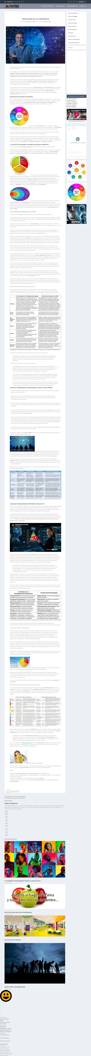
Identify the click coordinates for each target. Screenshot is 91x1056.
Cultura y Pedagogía (72, 16)
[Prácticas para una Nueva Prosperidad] (35, 896)
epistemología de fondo (48, 687)
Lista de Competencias (72, 101)
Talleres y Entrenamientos (74, 39)
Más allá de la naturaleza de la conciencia (32, 76)
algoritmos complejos (33, 179)
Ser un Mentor (3, 1023)
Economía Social (71, 19)
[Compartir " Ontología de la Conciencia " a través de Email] (16, 792)
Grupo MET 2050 (4, 1044)
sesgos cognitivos (50, 90)
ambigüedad (18, 184)
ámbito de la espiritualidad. (51, 153)
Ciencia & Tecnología (72, 13)
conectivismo (50, 81)
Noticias (2, 1020)
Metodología (60, 6)
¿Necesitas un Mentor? (5, 1022)
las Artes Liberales (51, 102)
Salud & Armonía (72, 36)
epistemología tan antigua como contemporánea (35, 102)
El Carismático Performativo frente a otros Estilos (23, 881)
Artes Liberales (40, 125)
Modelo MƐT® (41, 742)
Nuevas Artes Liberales (5, 1041)
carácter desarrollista (48, 87)
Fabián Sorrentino (31, 21)
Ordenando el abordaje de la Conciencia (35, 73)
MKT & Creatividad (72, 29)
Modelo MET (33, 729)
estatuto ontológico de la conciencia (43, 255)
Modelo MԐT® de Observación (15, 987)
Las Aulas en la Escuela (13, 940)
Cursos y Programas (4, 1034)
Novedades (70, 32)
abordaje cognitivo (38, 87)
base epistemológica (24, 767)
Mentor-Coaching (46, 21)
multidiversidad (25, 691)
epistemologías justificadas (26, 146)
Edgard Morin (43, 184)
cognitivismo (36, 81)
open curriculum (28, 140)
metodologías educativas (38, 689)
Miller (48, 410)
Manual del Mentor (14, 781)
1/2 (26, 67)
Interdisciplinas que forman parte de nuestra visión (40, 75)
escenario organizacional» (37, 153)
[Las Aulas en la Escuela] (35, 925)
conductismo (30, 81)
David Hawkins (32, 275)
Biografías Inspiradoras (5, 1030)
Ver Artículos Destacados (73, 42)
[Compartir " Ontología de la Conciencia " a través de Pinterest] (11, 792)
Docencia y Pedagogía (72, 105)
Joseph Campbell (28, 432)
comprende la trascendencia (32, 735)
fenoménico (32, 183)
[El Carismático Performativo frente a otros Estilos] (35, 859)
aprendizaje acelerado (35, 141)
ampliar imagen (13, 208)
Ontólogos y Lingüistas (72, 103)
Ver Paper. (41, 778)
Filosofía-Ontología (72, 23)
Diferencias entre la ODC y (51, 73)
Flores (25, 413)
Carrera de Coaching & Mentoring (36, 779)
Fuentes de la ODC (24, 75)
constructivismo (42, 81)
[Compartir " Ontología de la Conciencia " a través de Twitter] (9, 792)
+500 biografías (57, 127)
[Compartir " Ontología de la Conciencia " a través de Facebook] (7, 792)
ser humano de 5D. (14, 202)
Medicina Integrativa (71, 106)
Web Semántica (34, 223)
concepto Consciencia (33, 773)
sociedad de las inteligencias (22, 153)
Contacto (83, 6)
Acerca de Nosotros (47, 6)
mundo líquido (24, 149)
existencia (28, 238)
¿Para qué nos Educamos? (6, 1031)
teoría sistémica (24, 141)
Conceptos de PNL (71, 100)
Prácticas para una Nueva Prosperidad (18, 912)
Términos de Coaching (72, 98)
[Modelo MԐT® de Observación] (35, 963)
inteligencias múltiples (47, 141)
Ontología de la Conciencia (20, 1)
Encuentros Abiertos (4, 1038)
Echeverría (29, 413)
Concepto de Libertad (21, 773)
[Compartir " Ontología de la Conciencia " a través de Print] (18, 792)
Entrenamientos (72, 6)
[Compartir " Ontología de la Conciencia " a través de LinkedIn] (14, 792)
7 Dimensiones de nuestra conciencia (46, 737)
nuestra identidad (51, 207)
